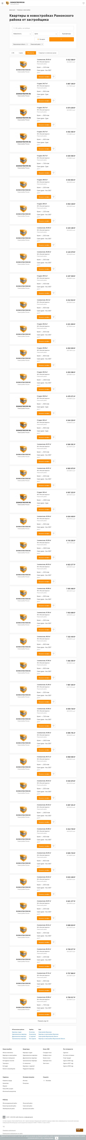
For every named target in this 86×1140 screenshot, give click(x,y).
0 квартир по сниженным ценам (47, 53)
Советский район (27, 1106)
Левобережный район (9, 1108)
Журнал (5, 1086)
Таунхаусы (6, 1063)
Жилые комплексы (8, 1052)
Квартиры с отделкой (28, 1066)
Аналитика (5, 1083)
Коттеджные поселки (8, 1060)
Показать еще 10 (43, 1021)
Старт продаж (67, 1058)
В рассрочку (32, 1034)
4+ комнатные (27, 1063)
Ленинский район (27, 1103)
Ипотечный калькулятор (9, 1091)
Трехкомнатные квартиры (19, 1038)
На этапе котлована (68, 1055)
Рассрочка (26, 1083)
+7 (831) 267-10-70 (28, 1117)
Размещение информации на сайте (13, 1133)
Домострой (12, 10)
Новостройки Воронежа (45, 1032)
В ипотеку (32, 1032)
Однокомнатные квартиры (19, 1034)
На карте (42, 39)
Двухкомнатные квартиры (19, 1036)
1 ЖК (12, 53)
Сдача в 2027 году (68, 1063)
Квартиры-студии (27, 1052)
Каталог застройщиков (9, 1068)
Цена (36, 33)
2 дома (21, 53)
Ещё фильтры (66, 33)
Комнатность (18, 33)
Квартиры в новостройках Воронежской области (52, 1038)
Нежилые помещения (9, 1058)
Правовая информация (9, 1130)
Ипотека (25, 1080)
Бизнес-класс (46, 1058)
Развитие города (7, 1080)
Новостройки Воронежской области (48, 1036)
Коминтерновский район (9, 1106)
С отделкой (32, 1036)
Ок (56, 1138)
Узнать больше (48, 1138)
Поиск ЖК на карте (8, 1088)
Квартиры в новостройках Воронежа (48, 1034)
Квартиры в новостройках (23, 10)
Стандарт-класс (47, 1052)
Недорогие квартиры (28, 1068)
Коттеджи (5, 1066)
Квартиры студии (16, 1032)
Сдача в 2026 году (68, 1060)
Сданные (65, 1052)
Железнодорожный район (10, 1103)
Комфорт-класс (47, 1055)
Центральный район (28, 1108)
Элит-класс (46, 1063)
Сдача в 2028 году (68, 1066)
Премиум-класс (47, 1060)
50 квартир (30, 53)
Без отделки (32, 1038)
